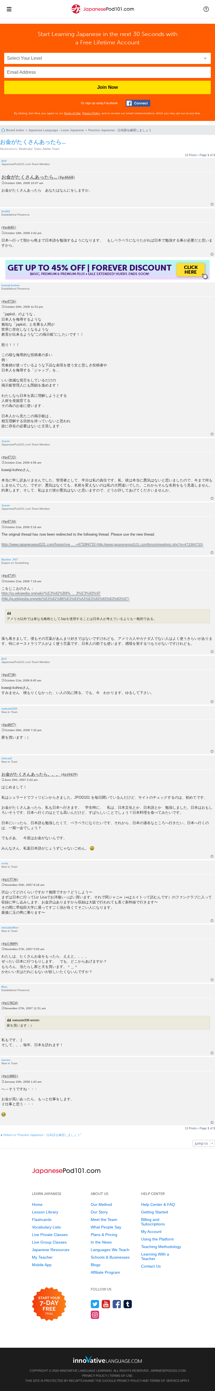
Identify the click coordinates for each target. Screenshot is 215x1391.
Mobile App (42, 1265)
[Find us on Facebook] (117, 1304)
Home (37, 1204)
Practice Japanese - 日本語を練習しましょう (119, 130)
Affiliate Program (105, 1272)
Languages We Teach (110, 1249)
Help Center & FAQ (158, 1204)
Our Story (99, 1212)
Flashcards (42, 1219)
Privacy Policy (91, 113)
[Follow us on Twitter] (95, 1304)
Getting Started (154, 1212)
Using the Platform (157, 1239)
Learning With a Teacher (155, 1256)
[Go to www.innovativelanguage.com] (107, 1359)
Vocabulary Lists (46, 1227)
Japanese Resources (50, 1249)
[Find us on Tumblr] (127, 1304)
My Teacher (42, 1257)
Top (212, 204)
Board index (15, 130)
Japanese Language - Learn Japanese (56, 130)
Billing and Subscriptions (153, 1221)
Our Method (101, 1204)
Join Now (107, 87)
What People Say (106, 1227)
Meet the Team (104, 1219)
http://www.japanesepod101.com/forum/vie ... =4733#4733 (48, 544)
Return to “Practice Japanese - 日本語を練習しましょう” (42, 1135)
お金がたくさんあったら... (33, 142)
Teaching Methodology (161, 1246)
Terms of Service (164, 1380)
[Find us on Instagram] (95, 1314)
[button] (206, 9)
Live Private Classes (50, 1234)
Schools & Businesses (110, 1257)
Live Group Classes (49, 1242)
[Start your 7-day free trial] (49, 1304)
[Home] (102, 13)
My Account (151, 1231)
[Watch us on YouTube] (106, 1304)
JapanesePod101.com (168, 1370)
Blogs (96, 1265)
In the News (101, 1242)
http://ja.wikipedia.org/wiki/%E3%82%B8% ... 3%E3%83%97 (51, 593)
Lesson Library (45, 1212)
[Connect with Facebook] (138, 103)
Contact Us (151, 1266)
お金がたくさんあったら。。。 (30, 774)
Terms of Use (72, 113)
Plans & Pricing (104, 1234)
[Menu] (9, 9)
